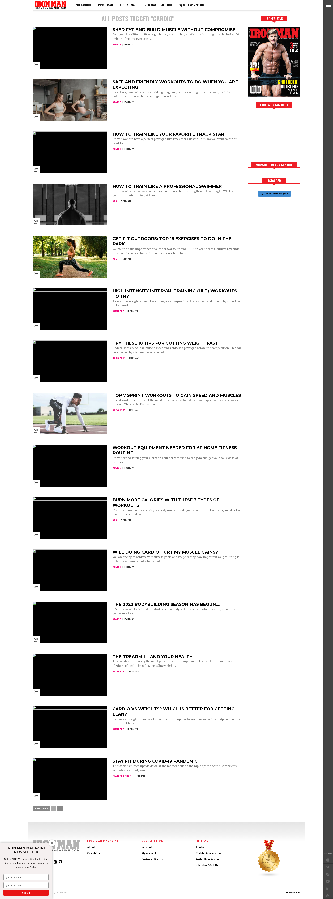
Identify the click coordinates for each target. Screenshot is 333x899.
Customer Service (152, 859)
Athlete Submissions (208, 853)
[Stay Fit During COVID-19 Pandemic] (70, 758)
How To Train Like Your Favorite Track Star (168, 134)
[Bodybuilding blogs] (269, 876)
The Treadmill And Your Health (153, 656)
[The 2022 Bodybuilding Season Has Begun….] (70, 604)
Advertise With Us (207, 865)
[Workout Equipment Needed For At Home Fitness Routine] (70, 447)
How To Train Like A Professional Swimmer (167, 186)
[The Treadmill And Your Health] (70, 656)
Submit (26, 892)
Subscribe (83, 5)
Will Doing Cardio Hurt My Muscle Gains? (165, 552)
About (91, 847)
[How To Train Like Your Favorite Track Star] (70, 133)
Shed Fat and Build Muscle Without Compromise (174, 29)
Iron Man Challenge (158, 5)
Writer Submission (207, 859)
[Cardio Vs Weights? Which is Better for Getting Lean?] (70, 708)
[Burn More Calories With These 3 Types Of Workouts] (70, 499)
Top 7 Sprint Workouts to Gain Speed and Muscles (177, 395)
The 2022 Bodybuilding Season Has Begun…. (166, 604)
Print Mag (105, 5)
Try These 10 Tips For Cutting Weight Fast (165, 343)
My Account (149, 853)
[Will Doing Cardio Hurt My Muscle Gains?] (70, 551)
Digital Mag (128, 5)
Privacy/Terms (293, 892)
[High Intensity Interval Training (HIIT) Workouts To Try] (70, 290)
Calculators (94, 853)
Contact (201, 847)
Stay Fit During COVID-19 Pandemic (155, 761)
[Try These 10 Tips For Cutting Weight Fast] (70, 342)
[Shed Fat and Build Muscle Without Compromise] (70, 29)
